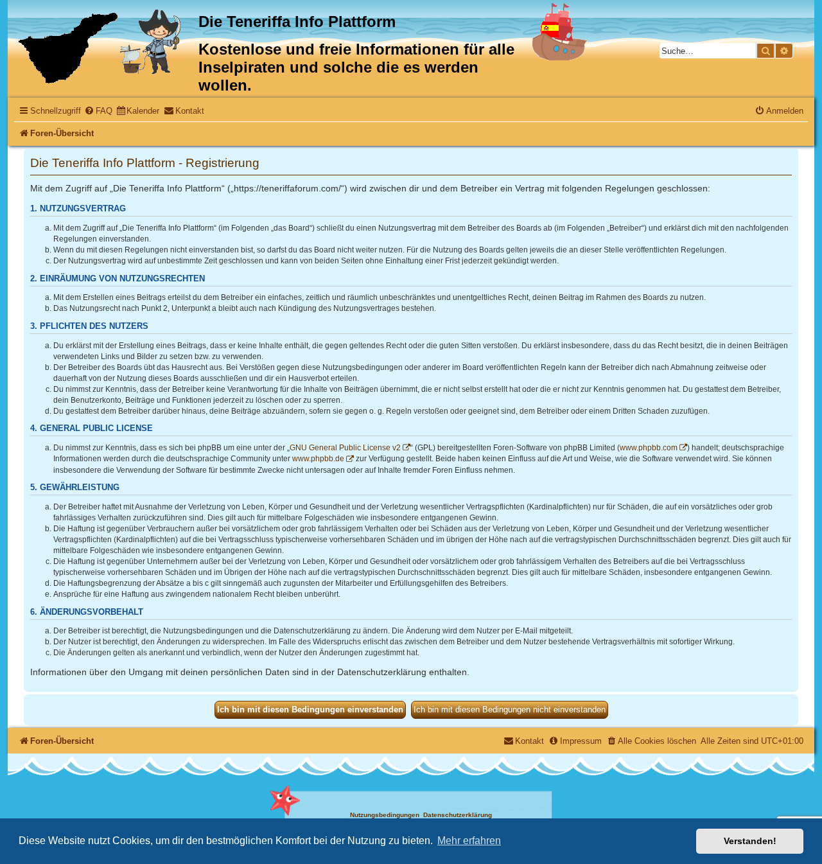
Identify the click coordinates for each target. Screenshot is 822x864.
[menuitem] (98, 110)
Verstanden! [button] (750, 841)
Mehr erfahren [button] (469, 840)
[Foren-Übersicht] (104, 46)
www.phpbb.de (318, 458)
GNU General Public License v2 (345, 447)
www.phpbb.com (649, 447)
